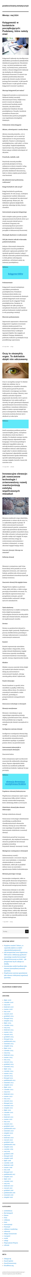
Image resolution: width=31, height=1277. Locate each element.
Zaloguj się (7, 1258)
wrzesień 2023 (8, 1066)
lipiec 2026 (7, 1000)
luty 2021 (7, 1121)
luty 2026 (7, 1011)
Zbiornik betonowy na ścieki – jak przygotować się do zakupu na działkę (15, 961)
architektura (8, 1211)
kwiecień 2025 (8, 1030)
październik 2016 (9, 1192)
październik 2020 (9, 1128)
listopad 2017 (8, 1172)
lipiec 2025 (7, 1023)
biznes (6, 1215)
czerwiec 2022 (8, 1089)
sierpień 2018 (8, 1158)
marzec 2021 (8, 1119)
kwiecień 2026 (9, 1007)
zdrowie (12, 466)
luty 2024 (7, 1059)
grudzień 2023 (8, 1064)
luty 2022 (7, 1098)
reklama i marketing (10, 1229)
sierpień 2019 (8, 1147)
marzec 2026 (8, 1009)
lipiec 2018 (7, 1160)
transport (7, 1236)
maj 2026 (7, 1004)
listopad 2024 (8, 1039)
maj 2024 (7, 1053)
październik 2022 (9, 1080)
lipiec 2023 (7, 1069)
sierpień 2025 (8, 1021)
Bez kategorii (8, 1213)
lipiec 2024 (7, 1048)
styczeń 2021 (8, 1124)
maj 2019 (7, 1151)
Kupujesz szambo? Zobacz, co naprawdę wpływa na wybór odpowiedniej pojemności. (13, 948)
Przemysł (7, 1227)
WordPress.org (9, 1265)
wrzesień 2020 (9, 1131)
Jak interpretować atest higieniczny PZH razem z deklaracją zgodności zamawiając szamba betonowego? (15, 955)
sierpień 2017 (8, 1176)
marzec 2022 (8, 1096)
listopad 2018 (8, 1156)
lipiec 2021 (7, 1110)
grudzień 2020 (9, 1126)
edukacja (7, 1220)
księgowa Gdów (15, 274)
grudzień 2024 (9, 1037)
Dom (5, 1217)
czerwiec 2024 (8, 1050)
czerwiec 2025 (8, 1025)
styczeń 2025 (8, 1034)
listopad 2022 (8, 1078)
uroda (6, 1238)
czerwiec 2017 (8, 1181)
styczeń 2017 (8, 1188)
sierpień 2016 (8, 1197)
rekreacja (7, 1231)
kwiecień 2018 (8, 1165)
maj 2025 (7, 1027)
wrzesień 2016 (8, 1195)
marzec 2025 (8, 1032)
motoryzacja (8, 1224)
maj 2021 (7, 1115)
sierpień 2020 (8, 1133)
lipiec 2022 (7, 1087)
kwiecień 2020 (8, 1137)
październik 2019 (9, 1144)
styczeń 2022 (8, 1101)
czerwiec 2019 (8, 1149)
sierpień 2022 (8, 1085)
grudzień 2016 (8, 1190)
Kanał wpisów (8, 1261)
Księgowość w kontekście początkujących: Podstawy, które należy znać (15, 28)
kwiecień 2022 (8, 1094)
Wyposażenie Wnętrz (11, 1243)
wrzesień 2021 (8, 1105)
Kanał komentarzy (10, 1263)
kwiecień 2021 (8, 1117)
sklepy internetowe (10, 1234)
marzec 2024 (8, 1057)
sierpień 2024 (8, 1046)
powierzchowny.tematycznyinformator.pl (13, 1272)
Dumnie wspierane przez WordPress (11, 1274)
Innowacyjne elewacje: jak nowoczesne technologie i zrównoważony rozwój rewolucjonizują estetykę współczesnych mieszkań (15, 483)
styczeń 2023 (8, 1076)
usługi (11, 346)
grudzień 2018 (8, 1153)
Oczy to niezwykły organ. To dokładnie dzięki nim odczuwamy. (15, 356)
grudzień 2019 (8, 1142)
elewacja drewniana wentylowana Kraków (15, 783)
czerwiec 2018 (8, 1163)
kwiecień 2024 (8, 1055)
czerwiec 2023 (8, 1071)
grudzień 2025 (9, 1016)
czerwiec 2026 (8, 1002)
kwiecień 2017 (8, 1186)
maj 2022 (7, 1092)
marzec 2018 (8, 1167)
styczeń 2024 (8, 1062)
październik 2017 (9, 1174)
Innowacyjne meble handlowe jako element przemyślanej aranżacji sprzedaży (15, 968)
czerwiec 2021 (8, 1112)
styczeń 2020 (8, 1140)
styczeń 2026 (8, 1014)
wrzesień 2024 (9, 1043)
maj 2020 (7, 1135)
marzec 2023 (8, 1073)
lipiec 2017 (7, 1179)
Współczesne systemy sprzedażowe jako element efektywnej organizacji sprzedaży (16, 975)
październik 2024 (9, 1041)
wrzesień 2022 (9, 1082)
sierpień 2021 (8, 1108)
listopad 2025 (8, 1018)
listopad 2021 (8, 1103)
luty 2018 (7, 1170)
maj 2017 (7, 1183)
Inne (5, 1222)
